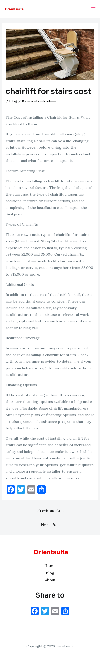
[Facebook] (34, 611)
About (50, 580)
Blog (13, 101)
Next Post (50, 524)
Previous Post (50, 510)
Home (50, 565)
